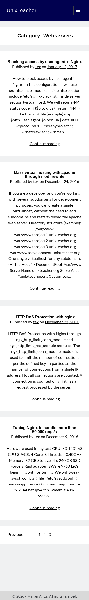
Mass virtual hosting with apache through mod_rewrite (44, 174)
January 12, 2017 (62, 67)
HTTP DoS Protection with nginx (44, 317)
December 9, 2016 (62, 437)
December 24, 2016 (62, 182)
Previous (15, 535)
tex (38, 67)
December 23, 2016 (62, 322)
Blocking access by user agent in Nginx (44, 62)
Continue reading (45, 144)
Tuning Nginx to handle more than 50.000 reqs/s (44, 430)
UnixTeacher (21, 10)
